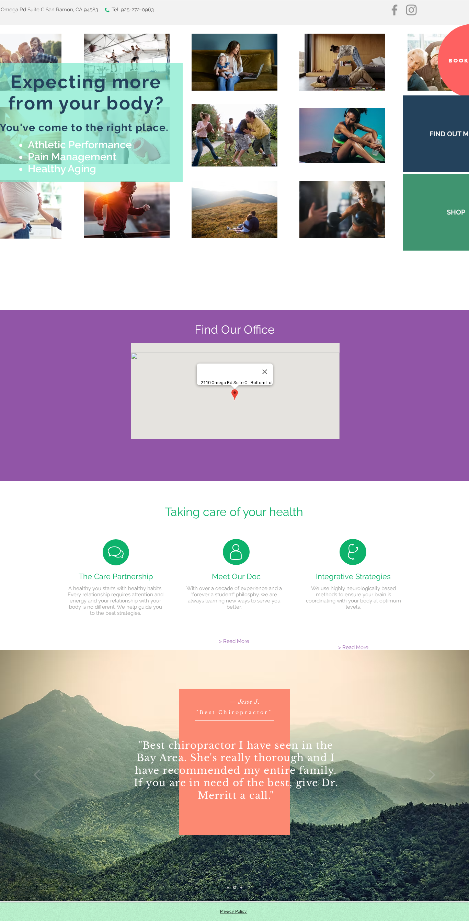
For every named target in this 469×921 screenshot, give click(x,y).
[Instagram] (411, 10)
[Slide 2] (234, 887)
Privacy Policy (233, 911)
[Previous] (37, 775)
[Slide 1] (228, 887)
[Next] (432, 775)
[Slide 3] (241, 887)
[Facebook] (394, 10)
